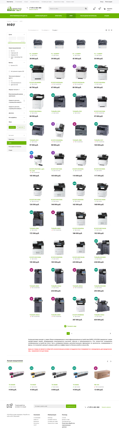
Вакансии (36, 421)
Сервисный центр (41, 15)
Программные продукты (18, 15)
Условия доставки (53, 421)
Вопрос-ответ (66, 419)
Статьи (64, 417)
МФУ (71, 15)
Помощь (64, 414)
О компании (37, 417)
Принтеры (58, 15)
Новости (36, 419)
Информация (52, 414)
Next (110, 361)
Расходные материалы (88, 15)
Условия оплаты (52, 419)
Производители (66, 421)
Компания (37, 414)
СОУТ (35, 425)
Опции (106, 15)
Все (12, 80)
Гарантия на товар (53, 423)
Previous (107, 361)
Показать (12, 127)
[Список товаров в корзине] (108, 10)
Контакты (36, 423)
